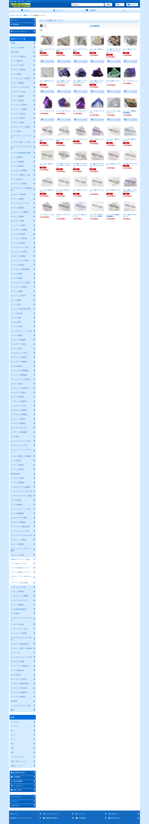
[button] (123, 10)
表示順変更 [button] (95, 26)
